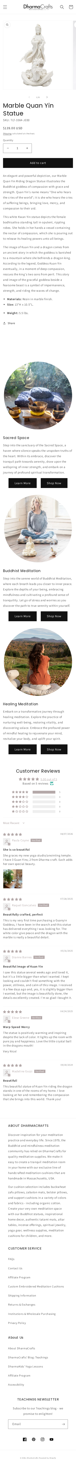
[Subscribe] (63, 1424)
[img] (12, 834)
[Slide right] (47, 97)
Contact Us (15, 1268)
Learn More (23, 483)
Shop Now (54, 483)
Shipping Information (22, 1295)
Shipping (7, 133)
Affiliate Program (19, 1277)
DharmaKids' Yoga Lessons (25, 1366)
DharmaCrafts (32, 1458)
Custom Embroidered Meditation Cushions (36, 1286)
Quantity (8, 140)
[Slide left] (29, 97)
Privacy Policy (17, 1323)
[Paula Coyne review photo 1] (12, 879)
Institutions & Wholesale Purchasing (32, 1314)
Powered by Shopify (47, 1458)
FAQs (11, 1259)
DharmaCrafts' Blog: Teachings (28, 1357)
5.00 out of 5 (49, 779)
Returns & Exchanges (21, 1304)
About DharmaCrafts (21, 1348)
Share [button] (11, 323)
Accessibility (16, 1384)
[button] (5, 7)
